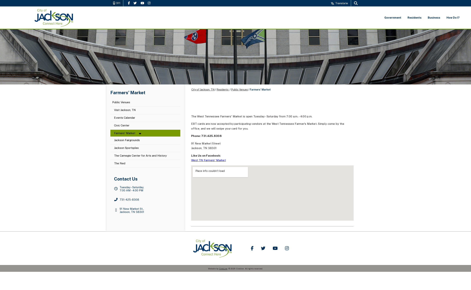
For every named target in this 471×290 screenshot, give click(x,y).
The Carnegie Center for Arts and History (140, 155)
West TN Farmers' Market (208, 160)
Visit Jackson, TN (125, 110)
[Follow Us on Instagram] (149, 3)
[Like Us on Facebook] (129, 3)
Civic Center (121, 125)
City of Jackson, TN (203, 89)
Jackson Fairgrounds (127, 140)
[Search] (356, 3)
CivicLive (223, 269)
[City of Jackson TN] (54, 17)
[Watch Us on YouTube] (142, 3)
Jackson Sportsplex (126, 148)
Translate (341, 3)
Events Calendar (124, 117)
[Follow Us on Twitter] (135, 3)
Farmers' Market (124, 133)
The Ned (119, 163)
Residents (223, 89)
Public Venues (121, 102)
